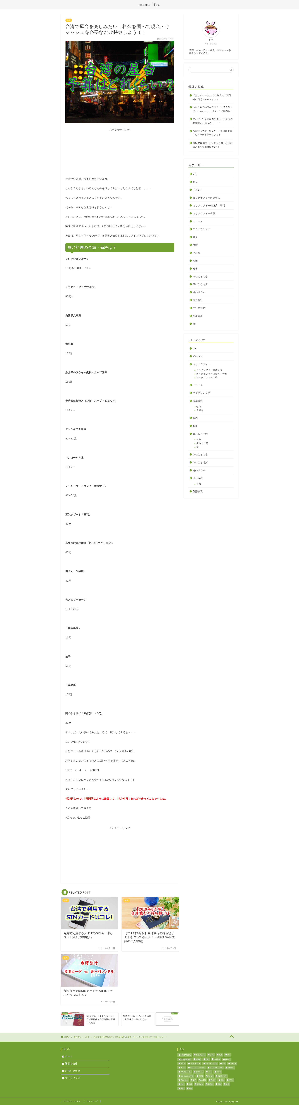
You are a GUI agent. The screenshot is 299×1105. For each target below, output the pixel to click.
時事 (195, 268)
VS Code (217, 1059)
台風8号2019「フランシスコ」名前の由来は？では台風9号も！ (213, 145)
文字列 (203, 1080)
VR (194, 174)
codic (212, 1055)
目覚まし (200, 1084)
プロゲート (199, 1072)
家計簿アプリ (222, 1076)
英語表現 (198, 316)
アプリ (183, 1063)
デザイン (230, 1068)
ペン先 (219, 1072)
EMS (220, 1055)
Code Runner (200, 1055)
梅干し (231, 1080)
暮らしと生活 (200, 433)
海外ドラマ (199, 292)
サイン (183, 1068)
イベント (198, 189)
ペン (209, 1072)
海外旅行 (198, 300)
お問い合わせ (72, 1070)
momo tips (149, 4)
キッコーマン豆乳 (211, 1063)
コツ (223, 1063)
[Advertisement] (119, 153)
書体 (222, 1080)
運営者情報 (71, 1063)
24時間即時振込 (186, 1055)
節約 (219, 1084)
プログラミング (201, 229)
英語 (182, 1088)
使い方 (210, 1076)
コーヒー (233, 1063)
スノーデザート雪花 (216, 1068)
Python (198, 1059)
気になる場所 (200, 284)
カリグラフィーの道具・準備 (209, 205)
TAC (207, 1059)
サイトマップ (72, 1077)
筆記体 (210, 1084)
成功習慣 (198, 401)
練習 (227, 1084)
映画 (195, 260)
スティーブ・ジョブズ (197, 1068)
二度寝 (201, 1076)
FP (228, 1055)
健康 (195, 237)
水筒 (190, 1084)
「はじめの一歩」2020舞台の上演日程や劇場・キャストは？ (212, 97)
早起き (196, 253)
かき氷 (227, 1059)
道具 (190, 1088)
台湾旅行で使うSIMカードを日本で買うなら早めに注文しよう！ (212, 133)
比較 (182, 1084)
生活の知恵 (199, 308)
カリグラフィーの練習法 (206, 197)
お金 (195, 182)
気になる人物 (200, 276)
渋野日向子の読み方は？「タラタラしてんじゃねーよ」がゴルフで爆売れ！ (213, 109)
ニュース (198, 221)
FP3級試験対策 (185, 1059)
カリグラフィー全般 (204, 213)
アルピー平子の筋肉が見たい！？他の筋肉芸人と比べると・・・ (213, 121)
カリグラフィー (201, 364)
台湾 (68, 20)
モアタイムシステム (187, 1076)
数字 (194, 1080)
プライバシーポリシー (72, 1101)
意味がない (184, 1080)
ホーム (69, 1056)
